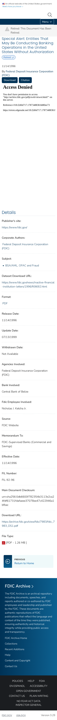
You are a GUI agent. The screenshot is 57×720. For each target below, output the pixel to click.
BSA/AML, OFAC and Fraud (22, 265)
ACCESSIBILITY (38, 686)
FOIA (42, 681)
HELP (31, 681)
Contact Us (11, 666)
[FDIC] (2, 21)
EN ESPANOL (17, 686)
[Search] (50, 14)
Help (7, 655)
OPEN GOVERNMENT (28, 691)
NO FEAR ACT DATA (28, 701)
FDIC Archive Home (16, 638)
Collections (11, 643)
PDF (5, 303)
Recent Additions (14, 649)
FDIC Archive (17, 586)
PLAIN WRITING (39, 696)
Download (10, 80)
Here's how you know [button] (12, 6)
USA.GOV (21, 715)
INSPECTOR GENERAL (28, 705)
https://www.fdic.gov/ (14, 227)
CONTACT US (17, 696)
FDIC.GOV (7, 715)
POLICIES (17, 681)
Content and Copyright (17, 660)
